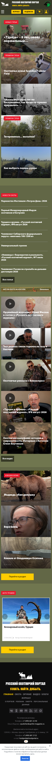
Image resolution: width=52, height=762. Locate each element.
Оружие (27, 694)
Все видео (7, 459)
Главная (8, 694)
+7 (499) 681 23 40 (29, 721)
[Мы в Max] (40, 712)
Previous (5, 616)
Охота (18, 694)
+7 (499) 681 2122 (30, 735)
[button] (25, 750)
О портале (9, 702)
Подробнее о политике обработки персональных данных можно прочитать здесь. (25, 753)
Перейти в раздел (17, 577)
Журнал (16, 12)
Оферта (29, 702)
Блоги (45, 694)
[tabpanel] (26, 619)
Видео (36, 694)
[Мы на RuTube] (26, 712)
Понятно (25, 758)
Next (47, 616)
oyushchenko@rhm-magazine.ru (32, 724)
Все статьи (7, 280)
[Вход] (46, 12)
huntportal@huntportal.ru (28, 738)
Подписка (28, 12)
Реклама (20, 702)
